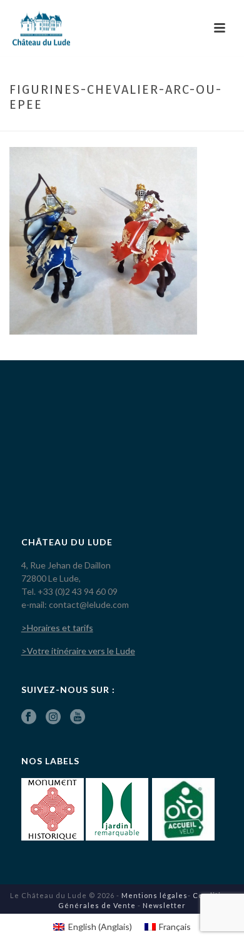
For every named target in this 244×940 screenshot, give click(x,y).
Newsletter (164, 905)
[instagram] (53, 717)
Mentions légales (154, 895)
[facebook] (28, 717)
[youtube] (77, 717)
